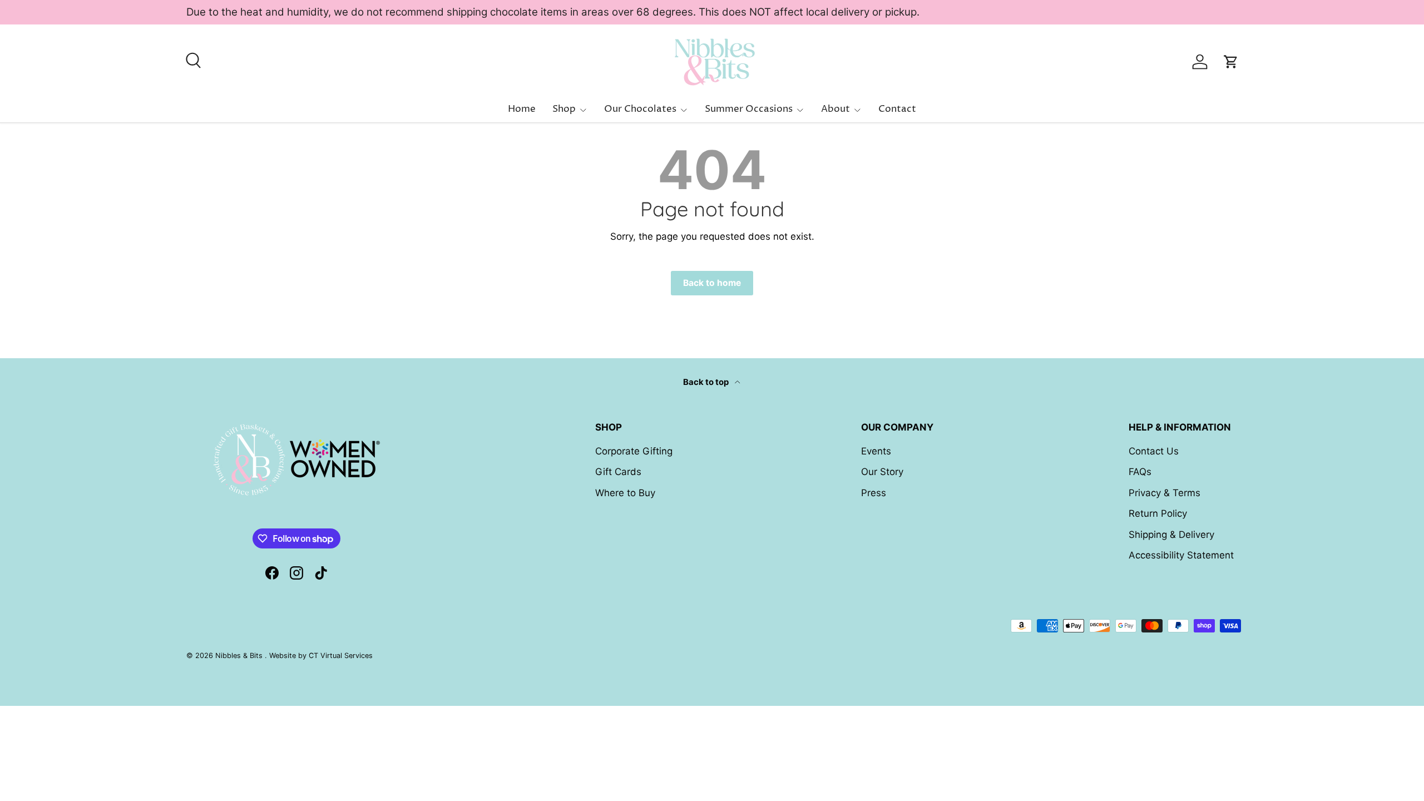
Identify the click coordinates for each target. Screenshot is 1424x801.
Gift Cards (618, 471)
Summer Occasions (749, 109)
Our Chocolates (640, 109)
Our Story (882, 471)
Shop (564, 109)
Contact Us (1154, 451)
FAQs (1140, 471)
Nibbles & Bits (240, 655)
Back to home (712, 283)
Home (522, 109)
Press (873, 492)
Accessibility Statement (1181, 555)
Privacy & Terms (1164, 492)
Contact (897, 109)
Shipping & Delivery (1171, 534)
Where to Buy (625, 492)
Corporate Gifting (634, 451)
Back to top (706, 382)
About (835, 109)
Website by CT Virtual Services (321, 655)
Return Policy (1158, 513)
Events (876, 451)
